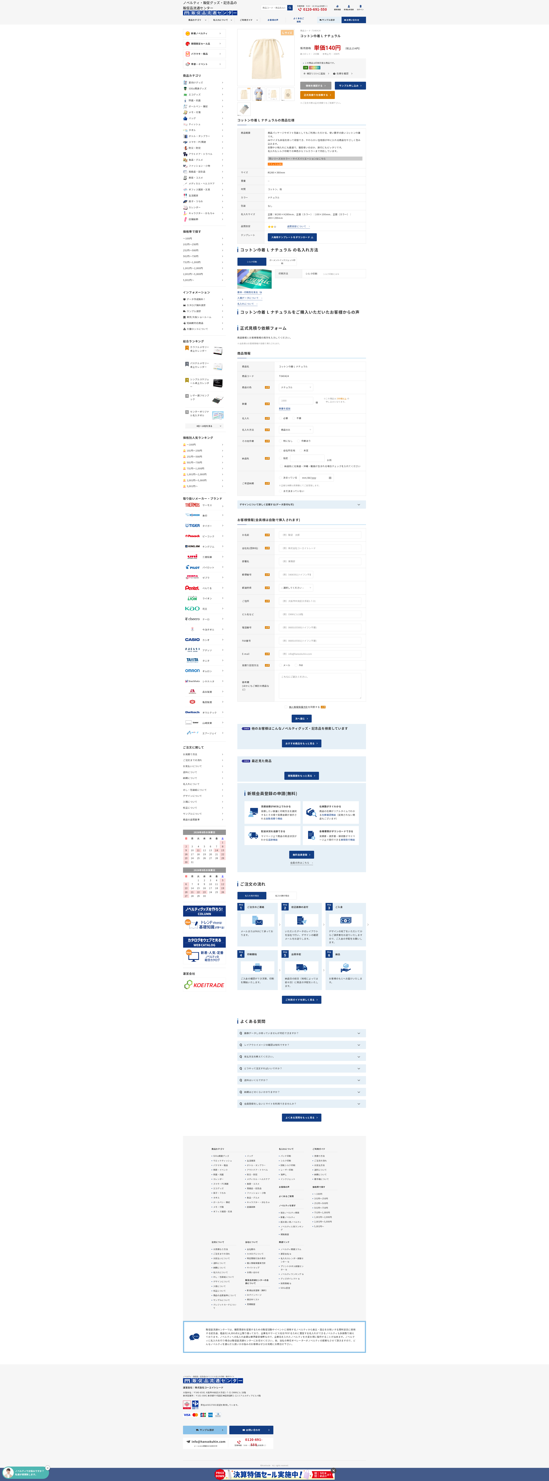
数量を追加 (284, 408)
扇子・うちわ (196, 201)
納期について (190, 778)
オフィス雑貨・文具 (199, 189)
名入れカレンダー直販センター (292, 1260)
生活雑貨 (193, 195)
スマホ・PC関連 (197, 142)
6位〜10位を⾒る (204, 426)
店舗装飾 (193, 219)
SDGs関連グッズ (198, 88)
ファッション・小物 (199, 165)
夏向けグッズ (196, 82)
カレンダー (195, 207)
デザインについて (192, 795)
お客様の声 (273, 19)
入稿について (190, 801)
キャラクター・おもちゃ (202, 213)
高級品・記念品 (197, 171)
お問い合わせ (353, 19)
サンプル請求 (328, 19)
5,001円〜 (188, 280)
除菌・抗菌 (195, 100)
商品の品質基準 (191, 819)
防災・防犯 (195, 148)
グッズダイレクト (289, 1278)
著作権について (321, 1179)
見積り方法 (319, 1155)
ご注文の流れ (320, 1160)
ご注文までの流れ (192, 760)
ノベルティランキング (291, 1274)
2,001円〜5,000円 (193, 274)
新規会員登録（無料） (257, 1290)
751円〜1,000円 (192, 262)
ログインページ (254, 1294)
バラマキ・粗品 (199, 53)
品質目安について (296, 226)
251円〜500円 (190, 250)
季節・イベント (199, 64)
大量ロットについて (197, 329)
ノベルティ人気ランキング (292, 1228)
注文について (218, 1242)
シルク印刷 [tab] (252, 261)
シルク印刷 (286, 1160)
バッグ (192, 118)
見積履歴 (251, 1304)
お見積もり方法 (220, 1249)
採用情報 (285, 1283)
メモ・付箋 (195, 112)
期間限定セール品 (200, 43)
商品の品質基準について (224, 1295)
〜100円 (187, 238)
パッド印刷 (286, 1155)
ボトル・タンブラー (199, 136)
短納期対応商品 (195, 323)
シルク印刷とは (330, 274)
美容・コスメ (196, 177)
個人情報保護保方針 (256, 1263)
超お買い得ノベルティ (291, 1221)
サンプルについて (192, 813)
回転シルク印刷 (288, 1165)
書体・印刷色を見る (247, 292)
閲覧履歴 (285, 1234)
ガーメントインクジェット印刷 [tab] (282, 262)
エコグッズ (195, 94)
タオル (192, 130)
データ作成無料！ (196, 299)
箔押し (284, 1174)
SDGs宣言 (285, 1287)
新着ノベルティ (199, 33)
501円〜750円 (190, 256)
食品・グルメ (196, 159)
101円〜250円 (190, 244)
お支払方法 (319, 1165)
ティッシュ (194, 124)
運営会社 (285, 1253)
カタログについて (255, 1253)
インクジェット (288, 1179)
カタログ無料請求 (196, 305)
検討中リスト (253, 1299)
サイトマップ (253, 1267)
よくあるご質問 (298, 20)
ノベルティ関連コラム (291, 1249)
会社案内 (251, 1249)
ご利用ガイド (319, 1148)
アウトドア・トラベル (200, 154)
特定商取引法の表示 (256, 1258)
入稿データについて (248, 298)
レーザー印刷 (287, 1169)
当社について (251, 1242)
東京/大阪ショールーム (199, 317)
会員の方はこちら (299, 862)
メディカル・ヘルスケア (202, 183)
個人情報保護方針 (298, 707)
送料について (190, 772)
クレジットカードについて (224, 1306)
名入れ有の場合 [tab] (252, 895)
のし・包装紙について (195, 789)
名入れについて (245, 303)
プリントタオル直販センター (292, 1268)
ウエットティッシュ (222, 1160)
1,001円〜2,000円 (193, 268)
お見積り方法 (190, 754)
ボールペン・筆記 (198, 106)
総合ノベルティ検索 (290, 1212)
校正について (190, 807)
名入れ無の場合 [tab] (282, 895)
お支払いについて (192, 766)
